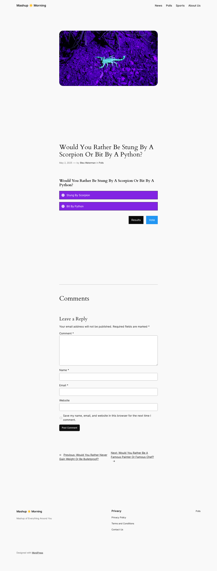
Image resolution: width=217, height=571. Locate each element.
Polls (101, 162)
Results (136, 220)
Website (64, 400)
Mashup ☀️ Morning (31, 5)
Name (64, 370)
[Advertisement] (108, 118)
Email (63, 385)
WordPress (37, 552)
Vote (152, 220)
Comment (66, 333)
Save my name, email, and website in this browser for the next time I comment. (107, 417)
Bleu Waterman (88, 162)
